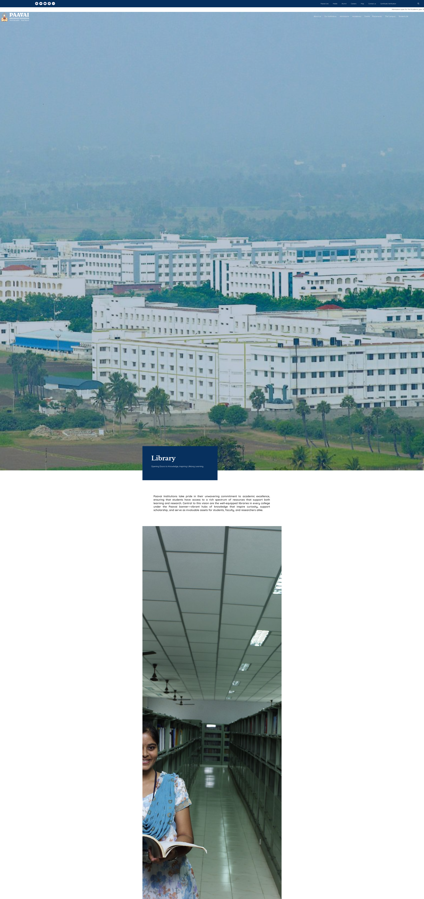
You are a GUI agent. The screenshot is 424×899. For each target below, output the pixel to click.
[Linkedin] (49, 3)
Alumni (344, 4)
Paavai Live (324, 4)
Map (362, 4)
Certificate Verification (388, 4)
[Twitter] (40, 3)
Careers (353, 4)
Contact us (372, 4)
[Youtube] (45, 3)
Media (335, 4)
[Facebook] (36, 3)
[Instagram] (53, 3)
